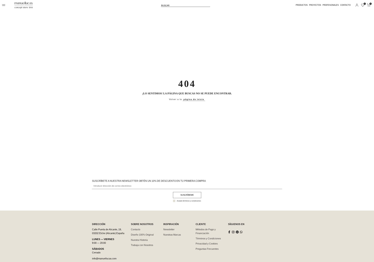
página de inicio (193, 99)
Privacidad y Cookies (207, 243)
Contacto (135, 229)
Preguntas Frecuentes (207, 249)
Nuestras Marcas (172, 234)
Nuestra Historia (139, 240)
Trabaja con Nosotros (142, 245)
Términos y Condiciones (208, 238)
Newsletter (168, 229)
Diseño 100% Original (142, 234)
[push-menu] (3, 5)
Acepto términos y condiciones (189, 201)
